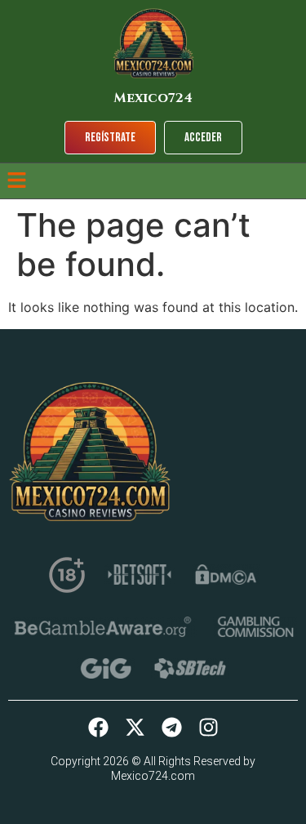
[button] (16, 180)
